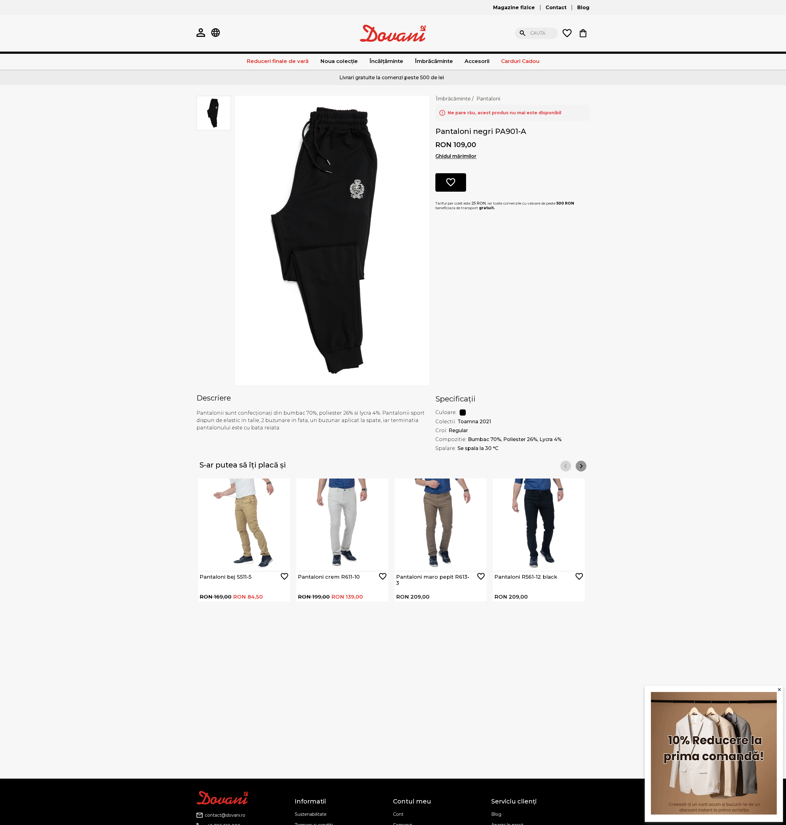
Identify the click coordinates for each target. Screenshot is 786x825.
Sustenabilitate (311, 814)
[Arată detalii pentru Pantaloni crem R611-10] (342, 525)
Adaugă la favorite (284, 576)
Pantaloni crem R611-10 (329, 577)
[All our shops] (215, 33)
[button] (581, 466)
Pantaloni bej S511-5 (225, 577)
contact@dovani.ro (225, 815)
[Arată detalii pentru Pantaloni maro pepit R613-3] (441, 525)
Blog (496, 814)
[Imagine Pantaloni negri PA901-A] (332, 240)
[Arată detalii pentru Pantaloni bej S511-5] (244, 525)
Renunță (635, 33)
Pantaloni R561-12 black (525, 577)
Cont (398, 814)
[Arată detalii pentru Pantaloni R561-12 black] (539, 525)
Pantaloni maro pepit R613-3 (432, 580)
